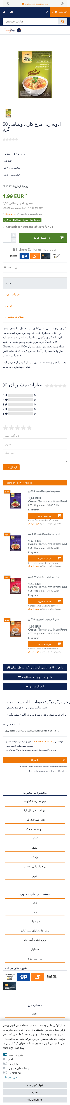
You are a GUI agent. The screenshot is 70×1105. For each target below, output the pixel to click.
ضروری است (15, 1055)
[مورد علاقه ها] (46, 12)
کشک (35, 838)
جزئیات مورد (12, 294)
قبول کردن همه (35, 1085)
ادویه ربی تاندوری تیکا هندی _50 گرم (44, 491)
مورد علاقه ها (12, 267)
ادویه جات (35, 921)
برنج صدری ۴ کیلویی (35, 801)
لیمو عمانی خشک (35, 829)
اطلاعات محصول (15, 317)
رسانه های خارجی (18, 1068)
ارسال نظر (11, 467)
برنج (35, 911)
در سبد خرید (42, 237)
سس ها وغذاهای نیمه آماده (35, 930)
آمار (10, 1059)
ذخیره (35, 1092)
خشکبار (35, 949)
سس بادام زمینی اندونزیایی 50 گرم (43, 619)
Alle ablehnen (35, 1099)
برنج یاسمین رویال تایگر (35, 810)
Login (35, 1013)
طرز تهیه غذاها (35, 958)
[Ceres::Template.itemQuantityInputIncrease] (13, 235)
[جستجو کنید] (62, 21)
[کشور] (39, 12)
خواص (8, 305)
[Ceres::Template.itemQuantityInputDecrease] (13, 240)
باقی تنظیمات (10, 1077)
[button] (7, 3)
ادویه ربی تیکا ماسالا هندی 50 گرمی (44, 534)
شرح (8, 283)
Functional (14, 1073)
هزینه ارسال (10, 214)
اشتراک (34, 760)
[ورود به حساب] (4, 12)
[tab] (35, 283)
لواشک (35, 857)
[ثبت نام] (12, 12)
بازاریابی (13, 1064)
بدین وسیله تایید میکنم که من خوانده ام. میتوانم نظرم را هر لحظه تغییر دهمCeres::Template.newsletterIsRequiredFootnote (34, 746)
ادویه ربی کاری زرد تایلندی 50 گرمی (44, 576)
